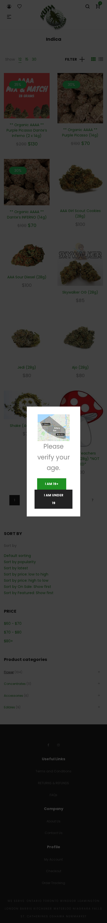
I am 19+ (51, 484)
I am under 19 (53, 499)
